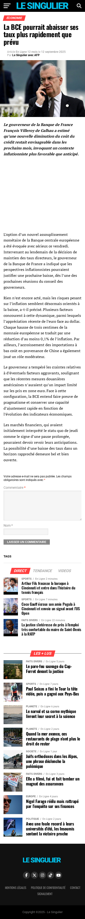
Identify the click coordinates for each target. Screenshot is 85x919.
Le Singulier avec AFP (26, 55)
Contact (75, 887)
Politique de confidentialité (48, 887)
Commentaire (15, 487)
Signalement (44, 894)
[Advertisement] (43, 195)
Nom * (8, 525)
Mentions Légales (15, 887)
